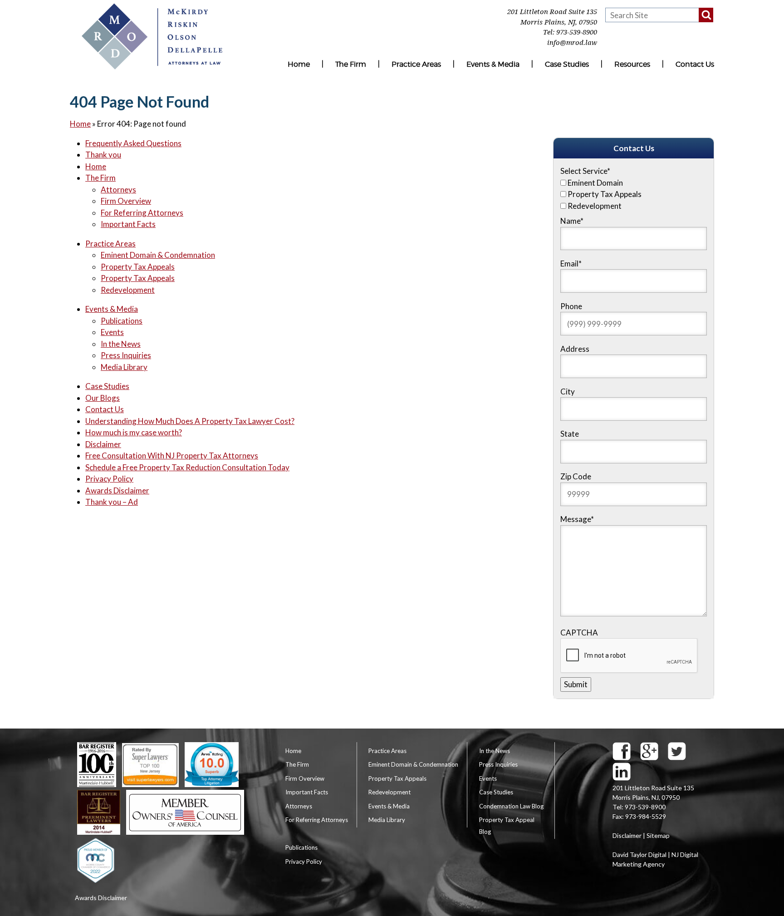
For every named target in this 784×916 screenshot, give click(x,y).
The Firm (350, 64)
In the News (121, 344)
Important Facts (128, 224)
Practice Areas (416, 64)
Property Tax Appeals (138, 266)
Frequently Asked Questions (133, 143)
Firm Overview (126, 201)
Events (112, 332)
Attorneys (118, 189)
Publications (121, 320)
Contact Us (695, 64)
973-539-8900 (576, 32)
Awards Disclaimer (117, 490)
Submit (576, 684)
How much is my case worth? (133, 432)
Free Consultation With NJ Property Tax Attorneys (171, 455)
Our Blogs (102, 398)
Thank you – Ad (111, 502)
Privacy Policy (109, 478)
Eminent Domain (595, 182)
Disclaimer (103, 444)
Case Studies (567, 64)
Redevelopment (128, 290)
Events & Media (492, 64)
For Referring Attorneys (142, 212)
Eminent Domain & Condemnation (158, 255)
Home (299, 64)
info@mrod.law (572, 43)
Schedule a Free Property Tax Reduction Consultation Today (187, 467)
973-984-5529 (645, 816)
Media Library (124, 367)
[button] (706, 15)
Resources (632, 64)
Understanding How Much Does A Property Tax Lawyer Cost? (189, 421)
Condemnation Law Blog (511, 806)
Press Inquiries (126, 355)
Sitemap (658, 835)
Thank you (103, 154)
